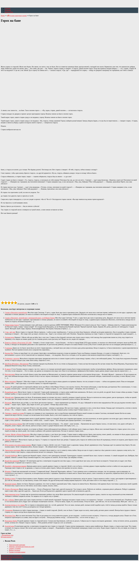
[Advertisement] (69, 43)
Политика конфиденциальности (12, 557)
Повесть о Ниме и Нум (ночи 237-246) (18, 343)
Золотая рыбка (10, 429)
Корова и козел (10, 478)
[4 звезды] (12, 302)
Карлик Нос (9, 353)
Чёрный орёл (9, 397)
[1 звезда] (2, 302)
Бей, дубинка (9, 500)
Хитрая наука (9, 337)
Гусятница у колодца (12, 358)
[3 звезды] (9, 302)
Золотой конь (9, 526)
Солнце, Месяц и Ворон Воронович (17, 434)
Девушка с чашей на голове (14, 413)
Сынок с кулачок (15, 548)
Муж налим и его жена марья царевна (18, 445)
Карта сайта (9, 12)
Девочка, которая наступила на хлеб (21, 546)
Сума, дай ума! (10, 332)
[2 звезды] (5, 302)
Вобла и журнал (14, 550)
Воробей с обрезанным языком (15, 466)
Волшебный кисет (11, 392)
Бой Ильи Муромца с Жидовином (16, 364)
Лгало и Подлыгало (12, 489)
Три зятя (8, 408)
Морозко (8, 440)
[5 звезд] (15, 302)
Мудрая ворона (6, 537)
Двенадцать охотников (13, 450)
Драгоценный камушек (17, 545)
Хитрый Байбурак (11, 455)
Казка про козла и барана (13, 424)
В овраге (8, 369)
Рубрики (8, 10)
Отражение (9, 510)
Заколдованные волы (12, 494)
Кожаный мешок (10, 484)
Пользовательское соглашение (11, 555)
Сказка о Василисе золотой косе (16, 312)
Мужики (8, 471)
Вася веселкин (10, 374)
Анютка (7, 387)
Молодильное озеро (12, 418)
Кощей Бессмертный (12, 461)
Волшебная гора (7, 535)
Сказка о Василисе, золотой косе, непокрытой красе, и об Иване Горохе (30, 318)
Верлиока (8, 403)
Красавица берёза (11, 521)
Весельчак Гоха (10, 515)
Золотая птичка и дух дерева (15, 505)
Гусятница (8, 348)
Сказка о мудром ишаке (17, 552)
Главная (7, 8)
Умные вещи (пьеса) (12, 325)
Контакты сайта (6, 559)
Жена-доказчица (10, 381)
